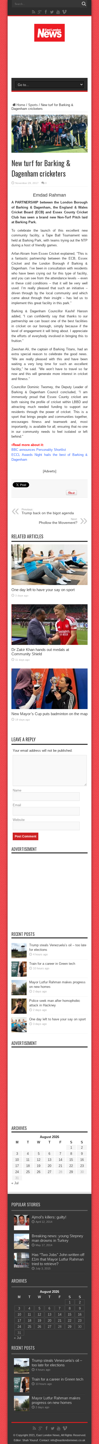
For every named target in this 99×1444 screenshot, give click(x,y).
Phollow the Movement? (58, 521)
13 (49, 1160)
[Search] (84, 4)
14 (60, 1160)
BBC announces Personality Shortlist (38, 450)
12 (38, 1160)
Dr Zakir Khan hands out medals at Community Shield (40, 651)
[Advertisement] (52, 59)
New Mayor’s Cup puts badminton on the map (49, 714)
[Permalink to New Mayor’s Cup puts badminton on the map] (49, 708)
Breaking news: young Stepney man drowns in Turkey (57, 1238)
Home (20, 105)
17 (17, 1166)
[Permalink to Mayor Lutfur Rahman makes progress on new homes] (19, 994)
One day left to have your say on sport (43, 590)
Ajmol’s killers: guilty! (49, 1217)
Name (17, 790)
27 (49, 1172)
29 (71, 1172)
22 (71, 1166)
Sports (33, 105)
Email (17, 805)
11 (27, 1160)
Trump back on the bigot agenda (48, 511)
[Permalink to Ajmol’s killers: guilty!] (21, 1229)
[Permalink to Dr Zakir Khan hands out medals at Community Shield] (49, 644)
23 (82, 1166)
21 (60, 1166)
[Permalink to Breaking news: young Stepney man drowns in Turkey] (21, 1248)
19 (38, 1166)
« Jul (15, 1183)
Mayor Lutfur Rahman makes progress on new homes (56, 1400)
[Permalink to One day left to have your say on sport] (49, 584)
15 (71, 1160)
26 (38, 1172)
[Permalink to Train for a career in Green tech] (19, 975)
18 (28, 1166)
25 (28, 1172)
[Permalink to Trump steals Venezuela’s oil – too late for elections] (19, 957)
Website (19, 820)
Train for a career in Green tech (52, 964)
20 (49, 1166)
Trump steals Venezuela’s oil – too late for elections (57, 1362)
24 (17, 1172)
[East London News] (49, 38)
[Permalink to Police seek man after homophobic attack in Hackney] (19, 1013)
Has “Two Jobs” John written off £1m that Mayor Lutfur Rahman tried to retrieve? (58, 1259)
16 (82, 1160)
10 (17, 1160)
